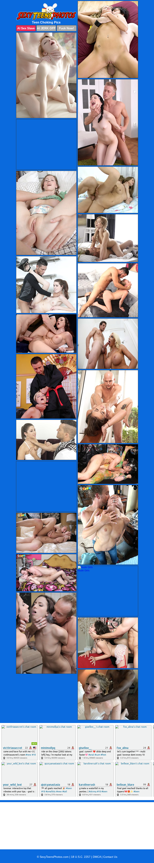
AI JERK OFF (46, 28)
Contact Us (110, 856)
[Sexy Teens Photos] (46, 11)
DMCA (97, 856)
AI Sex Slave (26, 28)
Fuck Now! (66, 28)
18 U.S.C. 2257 (80, 856)
